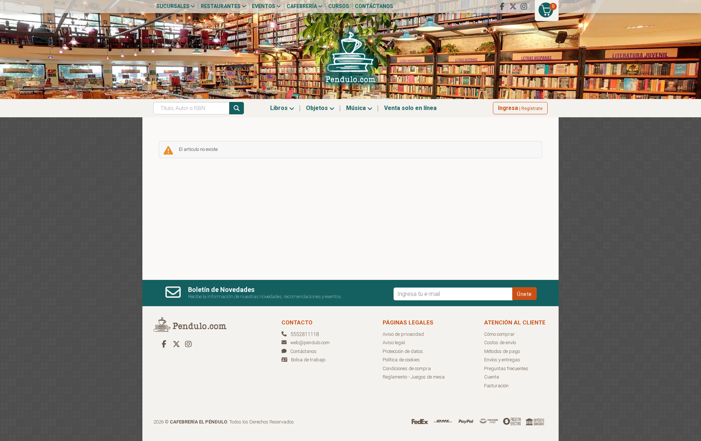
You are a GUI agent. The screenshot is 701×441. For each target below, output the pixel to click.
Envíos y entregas (502, 359)
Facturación (496, 385)
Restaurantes (221, 6)
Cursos (338, 6)
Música (356, 107)
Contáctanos (374, 6)
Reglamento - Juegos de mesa (414, 377)
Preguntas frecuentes (506, 368)
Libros (279, 107)
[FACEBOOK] (502, 6)
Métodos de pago (502, 351)
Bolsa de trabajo (308, 359)
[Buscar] (236, 108)
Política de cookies (401, 359)
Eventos (264, 6)
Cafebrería (302, 6)
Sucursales (173, 6)
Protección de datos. (403, 351)
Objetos (317, 107)
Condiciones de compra (407, 368)
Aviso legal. (394, 342)
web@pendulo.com (310, 342)
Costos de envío (500, 342)
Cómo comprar (499, 334)
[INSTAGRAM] (523, 6)
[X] (512, 6)
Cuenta (491, 377)
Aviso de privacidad (403, 334)
